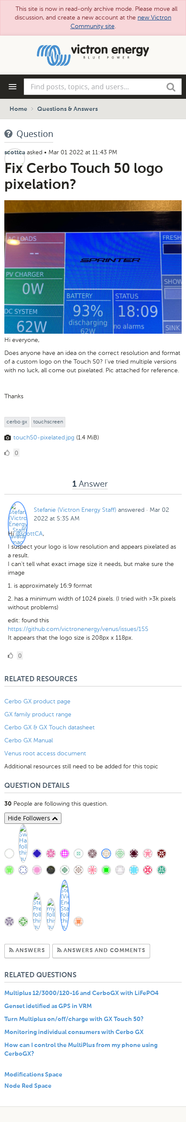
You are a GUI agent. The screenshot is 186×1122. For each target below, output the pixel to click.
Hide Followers (30, 818)
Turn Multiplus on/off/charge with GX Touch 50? (74, 1019)
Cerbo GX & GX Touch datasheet (49, 727)
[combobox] (103, 86)
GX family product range (37, 714)
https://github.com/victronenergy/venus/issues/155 (78, 629)
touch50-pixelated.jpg (43, 437)
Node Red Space (27, 1086)
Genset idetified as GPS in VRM (48, 1006)
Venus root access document (45, 753)
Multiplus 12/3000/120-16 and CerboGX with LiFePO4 (81, 993)
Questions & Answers (67, 109)
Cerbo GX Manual (28, 740)
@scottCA (29, 533)
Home (18, 109)
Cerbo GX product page (37, 701)
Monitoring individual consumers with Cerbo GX (74, 1032)
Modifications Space (33, 1075)
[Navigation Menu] (12, 86)
